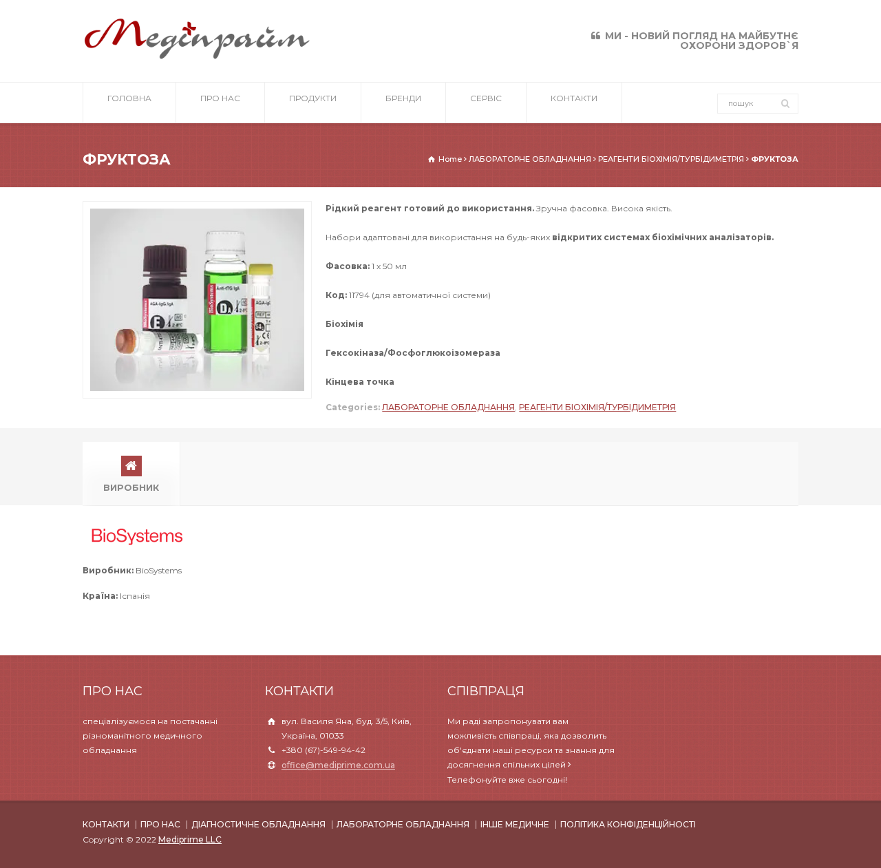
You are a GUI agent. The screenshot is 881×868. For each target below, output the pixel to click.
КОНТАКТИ (574, 98)
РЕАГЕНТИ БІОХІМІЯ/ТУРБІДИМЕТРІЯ (597, 407)
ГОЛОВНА (129, 98)
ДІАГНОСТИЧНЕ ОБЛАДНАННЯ (258, 824)
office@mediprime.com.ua (338, 765)
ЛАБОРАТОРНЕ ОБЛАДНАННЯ (448, 407)
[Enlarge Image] (197, 208)
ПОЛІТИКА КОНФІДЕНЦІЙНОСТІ (628, 824)
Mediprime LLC (190, 839)
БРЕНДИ (403, 98)
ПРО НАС (220, 98)
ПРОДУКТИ (313, 98)
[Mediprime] (197, 57)
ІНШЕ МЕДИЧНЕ (514, 824)
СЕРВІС (486, 98)
